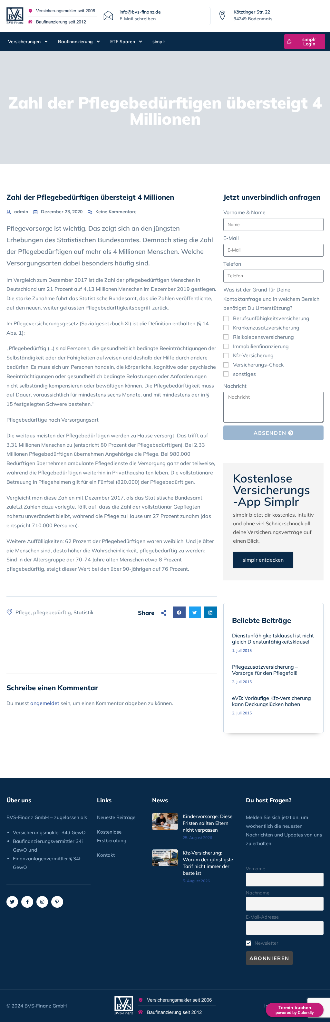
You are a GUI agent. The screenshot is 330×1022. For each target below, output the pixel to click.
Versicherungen (24, 41)
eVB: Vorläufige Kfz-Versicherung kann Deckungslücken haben (271, 701)
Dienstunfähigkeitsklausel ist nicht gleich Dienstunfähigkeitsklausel (273, 638)
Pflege (23, 612)
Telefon (232, 264)
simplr (158, 41)
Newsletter (265, 943)
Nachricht (235, 386)
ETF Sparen (122, 41)
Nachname (257, 893)
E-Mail (231, 238)
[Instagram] (42, 902)
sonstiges (244, 374)
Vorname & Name (244, 212)
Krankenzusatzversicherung (266, 327)
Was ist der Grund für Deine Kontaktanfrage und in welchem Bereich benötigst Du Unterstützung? (271, 298)
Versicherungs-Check (258, 364)
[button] (179, 612)
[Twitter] (12, 902)
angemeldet (44, 703)
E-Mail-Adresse (262, 917)
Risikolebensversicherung (263, 337)
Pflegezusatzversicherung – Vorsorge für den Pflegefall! (265, 670)
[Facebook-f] (27, 902)
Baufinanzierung (75, 41)
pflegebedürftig (52, 612)
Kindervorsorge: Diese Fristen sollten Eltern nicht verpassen (207, 823)
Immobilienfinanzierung (261, 346)
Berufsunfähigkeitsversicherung (271, 318)
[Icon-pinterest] (57, 902)
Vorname (255, 869)
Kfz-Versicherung (253, 355)
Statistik (83, 612)
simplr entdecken (263, 560)
